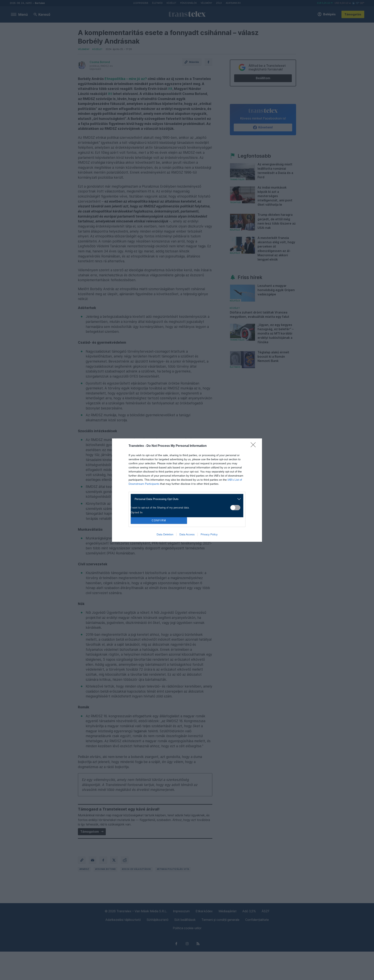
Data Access (187, 534)
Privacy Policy (209, 534)
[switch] (235, 507)
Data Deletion (165, 534)
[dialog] (187, 490)
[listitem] (185, 499)
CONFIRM (159, 520)
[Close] (254, 446)
